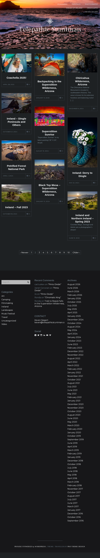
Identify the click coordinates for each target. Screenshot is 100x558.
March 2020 (73, 425)
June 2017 (72, 503)
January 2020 (74, 432)
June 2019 (72, 443)
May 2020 (72, 422)
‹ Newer (24, 252)
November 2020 (75, 408)
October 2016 (74, 517)
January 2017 (73, 510)
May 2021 (71, 394)
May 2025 (72, 309)
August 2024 (73, 327)
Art (3, 296)
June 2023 (72, 344)
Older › (76, 252)
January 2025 (74, 316)
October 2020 (74, 411)
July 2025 (72, 305)
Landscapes (7, 310)
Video (4, 324)
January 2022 (74, 372)
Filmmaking (7, 303)
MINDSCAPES (92, 8)
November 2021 (75, 376)
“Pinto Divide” (54, 284)
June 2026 (72, 288)
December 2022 (75, 351)
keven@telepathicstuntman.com (51, 322)
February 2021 (74, 397)
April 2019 (72, 446)
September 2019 (75, 439)
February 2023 (74, 348)
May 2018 (72, 475)
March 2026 (73, 291)
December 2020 (75, 404)
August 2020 (73, 415)
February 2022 (74, 369)
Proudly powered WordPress (30, 546)
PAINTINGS (76, 4)
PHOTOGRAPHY (91, 4)
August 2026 (73, 284)
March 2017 (73, 506)
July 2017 (72, 499)
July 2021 (72, 386)
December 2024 (75, 319)
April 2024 (72, 334)
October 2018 (74, 464)
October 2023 (74, 341)
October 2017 (74, 492)
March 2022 (73, 365)
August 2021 (73, 383)
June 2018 (72, 471)
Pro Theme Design (76, 546)
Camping (5, 299)
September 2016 (75, 521)
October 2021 (74, 379)
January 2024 (74, 337)
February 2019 (74, 453)
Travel (4, 317)
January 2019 (73, 457)
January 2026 (74, 298)
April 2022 (72, 362)
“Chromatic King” (53, 297)
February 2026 (74, 295)
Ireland (5, 307)
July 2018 (72, 468)
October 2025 (74, 302)
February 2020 (74, 429)
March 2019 (73, 450)
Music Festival (8, 313)
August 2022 (73, 358)
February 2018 (74, 485)
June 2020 (72, 418)
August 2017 (73, 496)
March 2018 (73, 482)
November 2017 (75, 489)
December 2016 (75, 513)
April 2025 (72, 312)
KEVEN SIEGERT (91, 12)
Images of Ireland (74, 8)
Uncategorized (8, 321)
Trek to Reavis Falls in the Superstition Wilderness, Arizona (49, 303)
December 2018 (75, 461)
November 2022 (75, 355)
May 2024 (72, 330)
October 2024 (74, 323)
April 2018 (72, 478)
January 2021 (73, 401)
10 (69, 252)
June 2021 (72, 390)
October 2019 (74, 436)
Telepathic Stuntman (50, 29)
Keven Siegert (41, 320)
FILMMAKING (62, 4)
